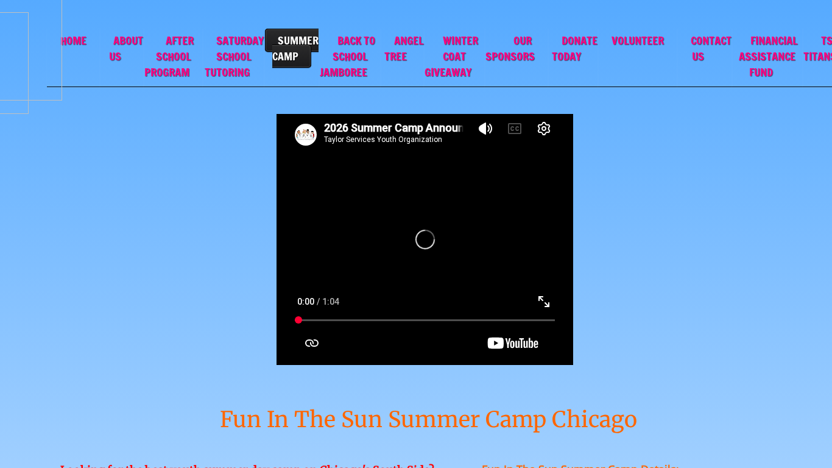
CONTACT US (711, 48)
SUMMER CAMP (295, 48)
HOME (73, 40)
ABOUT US (126, 48)
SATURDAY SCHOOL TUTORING (234, 56)
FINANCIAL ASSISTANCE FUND (768, 56)
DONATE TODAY (575, 48)
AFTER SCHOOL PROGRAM (169, 56)
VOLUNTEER (638, 40)
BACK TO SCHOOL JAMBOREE (347, 56)
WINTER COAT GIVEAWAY (452, 56)
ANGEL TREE (403, 48)
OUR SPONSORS (510, 48)
